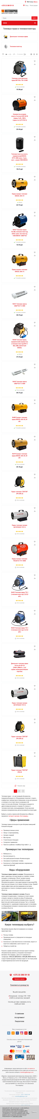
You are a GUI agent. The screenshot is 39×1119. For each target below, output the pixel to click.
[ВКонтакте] (8, 1033)
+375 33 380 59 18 (8, 5)
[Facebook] (17, 1033)
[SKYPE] (30, 1033)
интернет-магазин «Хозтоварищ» (18, 816)
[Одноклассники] (13, 1033)
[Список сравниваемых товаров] (34, 13)
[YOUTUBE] (26, 1033)
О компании (19, 1014)
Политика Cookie (17, 1116)
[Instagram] (21, 1033)
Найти (34, 18)
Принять (34, 1112)
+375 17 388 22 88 (25, 1094)
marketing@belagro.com (27, 1072)
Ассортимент (19, 1017)
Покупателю (19, 1021)
